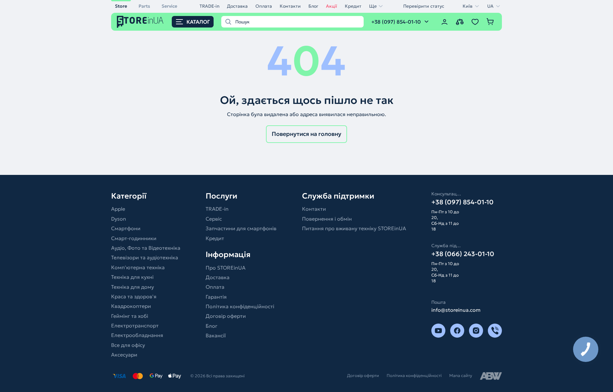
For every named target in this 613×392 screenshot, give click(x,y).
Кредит (353, 6)
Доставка (237, 6)
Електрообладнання (137, 335)
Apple (118, 209)
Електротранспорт (135, 325)
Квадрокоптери (131, 306)
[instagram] (476, 331)
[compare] (459, 21)
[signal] (495, 331)
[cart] (490, 21)
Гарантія (216, 297)
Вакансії (216, 335)
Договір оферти (226, 316)
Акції (331, 6)
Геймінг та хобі (129, 316)
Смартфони (125, 228)
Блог (313, 6)
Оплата (263, 6)
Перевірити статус (423, 6)
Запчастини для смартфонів (241, 228)
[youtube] (438, 331)
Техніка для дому (132, 287)
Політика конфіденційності (240, 306)
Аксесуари (124, 354)
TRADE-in (209, 6)
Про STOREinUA (226, 267)
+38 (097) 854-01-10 (462, 202)
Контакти (290, 6)
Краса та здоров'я (133, 296)
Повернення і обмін (327, 219)
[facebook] (457, 331)
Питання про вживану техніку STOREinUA (354, 228)
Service (169, 6)
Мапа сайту (460, 375)
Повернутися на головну (306, 133)
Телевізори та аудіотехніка (144, 257)
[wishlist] (475, 21)
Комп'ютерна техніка (138, 267)
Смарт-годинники (133, 238)
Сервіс (214, 219)
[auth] (444, 21)
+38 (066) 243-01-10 (462, 254)
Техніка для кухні (132, 277)
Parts (144, 6)
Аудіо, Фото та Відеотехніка (145, 248)
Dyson (118, 219)
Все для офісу (128, 345)
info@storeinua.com (456, 310)
